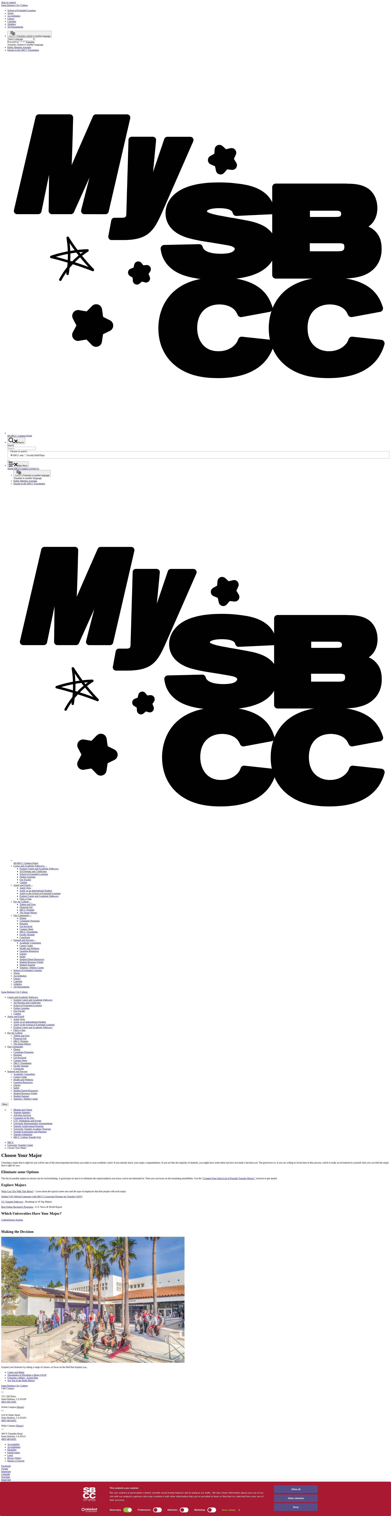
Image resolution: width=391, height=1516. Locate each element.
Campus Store (26, 929)
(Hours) (20, 1407)
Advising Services (22, 1115)
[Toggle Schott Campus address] (2, 1410)
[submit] (8, 460)
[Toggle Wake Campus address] (2, 1429)
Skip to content (8, 2)
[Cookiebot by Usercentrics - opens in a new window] (89, 1510)
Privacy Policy (14, 1458)
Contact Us (25, 468)
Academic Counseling (30, 943)
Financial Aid (26, 907)
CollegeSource (8, 1220)
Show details (229, 1510)
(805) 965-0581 (8, 1402)
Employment (13, 1452)
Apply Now (25, 888)
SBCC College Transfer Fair (27, 1137)
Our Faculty (25, 879)
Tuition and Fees (28, 904)
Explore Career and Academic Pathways (39, 868)
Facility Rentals (27, 934)
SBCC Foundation (29, 932)
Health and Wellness (29, 948)
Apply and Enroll (21, 885)
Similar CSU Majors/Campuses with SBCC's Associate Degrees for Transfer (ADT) (41, 1196)
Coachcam (25, 937)
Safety (23, 956)
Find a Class (25, 899)
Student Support (27, 965)
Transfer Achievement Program (28, 1126)
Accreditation (13, 16)
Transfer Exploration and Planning (30, 1131)
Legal (10, 1455)
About (10, 13)
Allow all (295, 1489)
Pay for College (21, 901)
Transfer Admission (22, 1134)
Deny (296, 1507)
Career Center (26, 945)
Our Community (21, 915)
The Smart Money (28, 912)
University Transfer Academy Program (32, 1129)
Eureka (19, 1220)
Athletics (11, 24)
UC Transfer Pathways (12, 1201)
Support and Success (23, 940)
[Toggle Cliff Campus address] (2, 1392)
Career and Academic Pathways (28, 866)
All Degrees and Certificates (33, 871)
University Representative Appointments (32, 1123)
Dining (23, 918)
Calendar (11, 21)
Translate (30, 42)
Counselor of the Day (23, 1118)
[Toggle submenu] (45, 866)
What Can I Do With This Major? (17, 1191)
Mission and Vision (22, 1109)
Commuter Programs (30, 921)
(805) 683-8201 (8, 1420)
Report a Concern (15, 1461)
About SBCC (13, 468)
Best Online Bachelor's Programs (17, 1207)
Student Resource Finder (31, 962)
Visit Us (35, 468)
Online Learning (27, 877)
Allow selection (296, 1498)
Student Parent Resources (32, 959)
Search (10, 445)
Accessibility (13, 1444)
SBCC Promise (27, 910)
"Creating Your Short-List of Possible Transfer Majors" (228, 1178)
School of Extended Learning (21, 10)
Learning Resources (29, 951)
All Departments (15, 27)
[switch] (157, 1509)
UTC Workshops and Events (27, 1120)
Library (11, 18)
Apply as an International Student (36, 890)
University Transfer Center (20, 1145)
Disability (12, 1450)
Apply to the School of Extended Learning (40, 893)
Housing (24, 923)
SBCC (10, 1142)
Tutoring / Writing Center (32, 967)
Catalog (23, 882)
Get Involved (26, 926)
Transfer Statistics (21, 1112)
